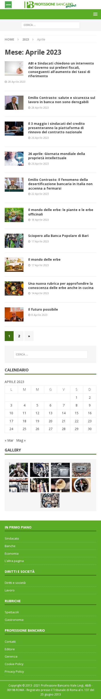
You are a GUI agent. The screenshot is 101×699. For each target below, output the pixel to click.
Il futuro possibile (43, 309)
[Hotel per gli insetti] (50, 500)
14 (64, 413)
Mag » (21, 440)
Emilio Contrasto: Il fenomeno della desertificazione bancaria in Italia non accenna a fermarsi (60, 183)
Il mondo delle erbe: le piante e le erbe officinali (60, 211)
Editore (10, 649)
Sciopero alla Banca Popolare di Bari (58, 235)
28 (64, 429)
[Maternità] (18, 470)
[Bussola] (81, 485)
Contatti (10, 641)
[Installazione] (18, 485)
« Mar (9, 440)
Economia (12, 553)
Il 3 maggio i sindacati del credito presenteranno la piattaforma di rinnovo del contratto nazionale (56, 127)
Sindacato (12, 538)
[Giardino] (39, 485)
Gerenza (11, 656)
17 (11, 421)
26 (37, 429)
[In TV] (60, 470)
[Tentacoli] (39, 470)
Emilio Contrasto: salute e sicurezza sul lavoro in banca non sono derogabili (61, 99)
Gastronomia (14, 620)
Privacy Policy (14, 671)
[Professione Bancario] (50, 6)
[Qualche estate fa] (81, 470)
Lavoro (10, 590)
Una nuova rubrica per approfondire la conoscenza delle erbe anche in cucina (60, 285)
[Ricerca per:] (50, 24)
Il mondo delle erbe (44, 259)
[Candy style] (60, 485)
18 (24, 421)
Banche (10, 546)
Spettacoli (12, 612)
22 (76, 421)
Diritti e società (15, 583)
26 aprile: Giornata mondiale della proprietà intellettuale (56, 155)
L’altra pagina (14, 561)
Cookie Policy (14, 664)
